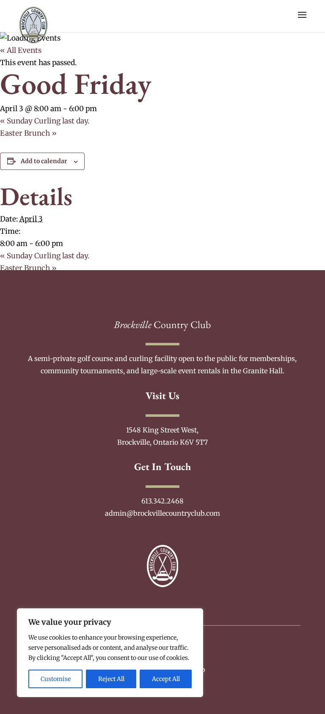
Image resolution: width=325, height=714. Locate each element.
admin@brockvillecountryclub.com (162, 513)
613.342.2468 (162, 501)
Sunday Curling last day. (44, 121)
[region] (110, 652)
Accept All (166, 679)
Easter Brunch (28, 133)
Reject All (111, 679)
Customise (56, 679)
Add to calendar (44, 161)
